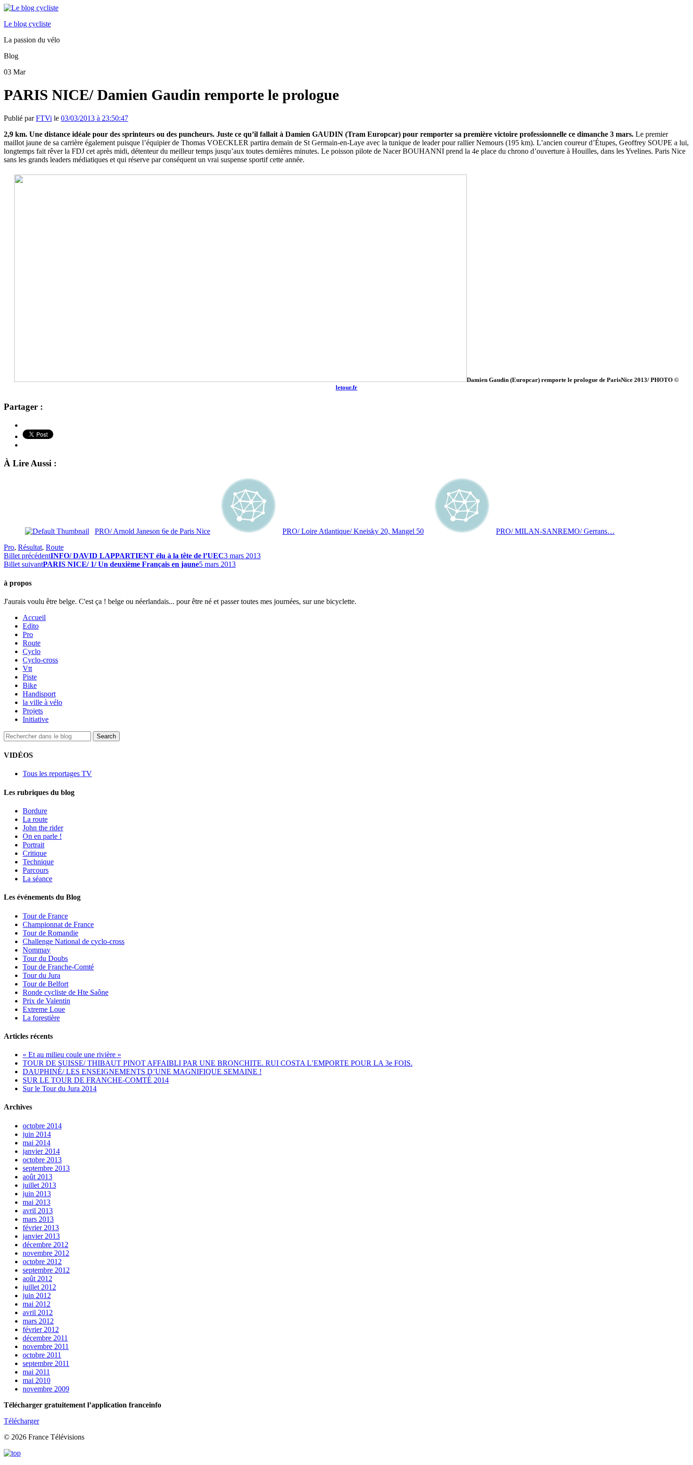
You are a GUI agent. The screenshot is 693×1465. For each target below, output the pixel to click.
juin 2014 (37, 1134)
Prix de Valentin (46, 1001)
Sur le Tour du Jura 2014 (60, 1088)
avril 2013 (38, 1211)
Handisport (39, 694)
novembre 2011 (46, 1346)
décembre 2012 (45, 1245)
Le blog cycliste (27, 24)
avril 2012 (38, 1312)
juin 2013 (37, 1194)
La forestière (41, 1018)
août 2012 (37, 1279)
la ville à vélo (42, 702)
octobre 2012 (42, 1262)
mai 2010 (36, 1380)
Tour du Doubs (45, 958)
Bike (30, 685)
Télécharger (21, 1421)
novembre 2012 (46, 1253)
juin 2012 (37, 1295)
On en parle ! (42, 836)
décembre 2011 (45, 1338)
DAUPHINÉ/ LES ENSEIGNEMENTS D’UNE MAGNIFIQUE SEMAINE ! (142, 1072)
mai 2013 (36, 1202)
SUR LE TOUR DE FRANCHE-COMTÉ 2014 (96, 1080)
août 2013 (37, 1177)
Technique (38, 862)
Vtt (27, 668)
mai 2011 (36, 1372)
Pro (9, 547)
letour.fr (346, 387)
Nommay (36, 950)
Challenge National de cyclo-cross (73, 941)
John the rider (43, 828)
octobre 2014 (42, 1126)
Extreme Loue (44, 1009)
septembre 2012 (46, 1270)
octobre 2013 (42, 1160)
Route (55, 547)
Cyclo (32, 651)
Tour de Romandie (50, 933)
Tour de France (45, 916)
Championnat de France (58, 924)
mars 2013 (38, 1219)
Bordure (35, 811)
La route (35, 819)
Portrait (33, 845)
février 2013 (41, 1228)
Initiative (36, 719)
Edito (31, 626)
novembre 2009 (46, 1389)
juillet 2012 (39, 1287)
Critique (35, 853)
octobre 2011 (42, 1355)
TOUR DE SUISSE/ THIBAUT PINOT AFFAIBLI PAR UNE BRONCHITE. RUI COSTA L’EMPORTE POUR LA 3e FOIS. (217, 1063)
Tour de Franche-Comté (58, 967)
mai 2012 (36, 1304)
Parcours (36, 870)
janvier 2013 (41, 1236)
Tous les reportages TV (57, 774)
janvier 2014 (41, 1151)
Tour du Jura (41, 975)
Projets (33, 711)
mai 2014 (36, 1143)
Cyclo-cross (40, 660)
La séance (37, 879)
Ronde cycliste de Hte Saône (65, 992)
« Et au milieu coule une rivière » (72, 1055)
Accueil (34, 617)
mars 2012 (38, 1321)
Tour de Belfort (45, 984)
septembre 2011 (46, 1363)
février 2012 (41, 1329)
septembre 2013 (46, 1168)
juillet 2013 (39, 1185)
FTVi (44, 118)
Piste (30, 677)
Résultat (30, 547)
